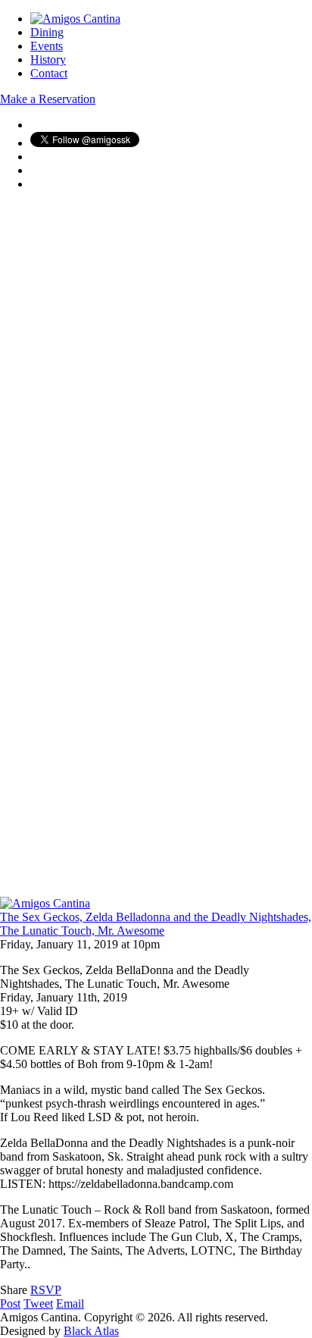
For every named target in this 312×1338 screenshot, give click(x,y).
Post (10, 1303)
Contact (48, 73)
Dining (47, 32)
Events (46, 45)
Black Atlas (91, 1330)
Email (70, 1303)
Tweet (38, 1303)
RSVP (45, 1289)
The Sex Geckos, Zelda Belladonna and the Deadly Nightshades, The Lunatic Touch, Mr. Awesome (155, 923)
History (48, 59)
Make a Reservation (47, 98)
